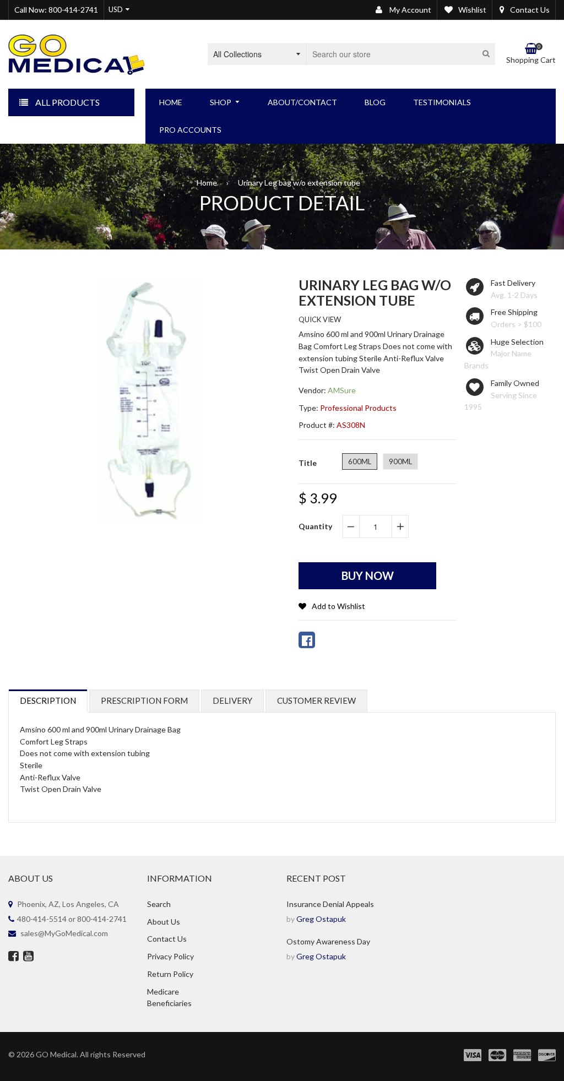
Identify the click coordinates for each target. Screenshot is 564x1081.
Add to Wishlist (338, 606)
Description (48, 700)
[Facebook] (13, 957)
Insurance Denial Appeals (330, 904)
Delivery (232, 700)
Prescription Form (144, 700)
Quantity (315, 526)
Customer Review (316, 700)
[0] (307, 640)
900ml (400, 461)
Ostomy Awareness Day (328, 941)
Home (207, 182)
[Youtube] (28, 957)
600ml (359, 461)
